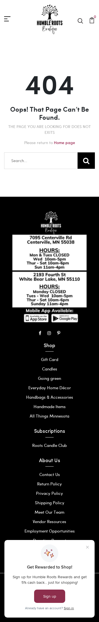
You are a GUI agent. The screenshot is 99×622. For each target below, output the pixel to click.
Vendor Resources (49, 521)
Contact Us (49, 474)
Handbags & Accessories (49, 397)
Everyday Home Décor (49, 387)
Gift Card (49, 359)
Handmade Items (50, 406)
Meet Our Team (49, 512)
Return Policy (49, 484)
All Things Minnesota (49, 416)
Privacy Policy (49, 493)
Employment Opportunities (49, 531)
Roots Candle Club (49, 445)
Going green (49, 378)
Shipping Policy (49, 502)
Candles (49, 369)
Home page (64, 142)
